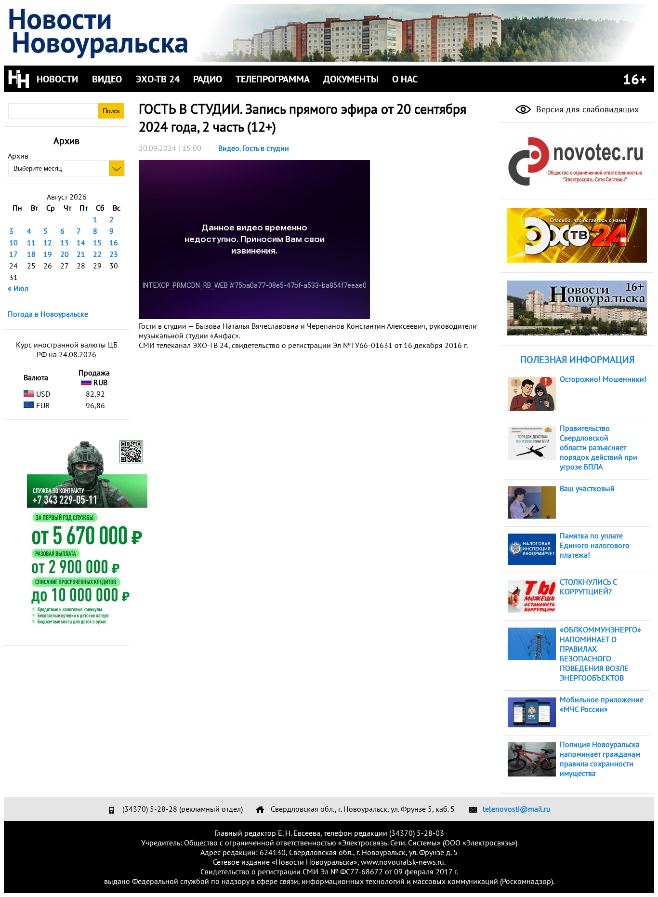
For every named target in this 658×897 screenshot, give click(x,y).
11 (31, 242)
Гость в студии (266, 148)
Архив (18, 156)
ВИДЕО (107, 79)
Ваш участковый (587, 488)
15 (97, 242)
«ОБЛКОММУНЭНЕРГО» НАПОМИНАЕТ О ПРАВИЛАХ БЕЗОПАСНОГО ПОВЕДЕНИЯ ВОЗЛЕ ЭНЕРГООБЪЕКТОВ (600, 654)
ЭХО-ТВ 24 (158, 79)
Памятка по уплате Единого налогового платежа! (595, 545)
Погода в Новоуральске (48, 314)
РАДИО (207, 79)
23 (113, 254)
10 (13, 242)
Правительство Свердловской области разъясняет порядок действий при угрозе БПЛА (598, 447)
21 (81, 254)
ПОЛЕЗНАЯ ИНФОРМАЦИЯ (577, 359)
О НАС (405, 79)
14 (81, 242)
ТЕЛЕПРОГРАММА (273, 79)
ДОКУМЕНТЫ (351, 79)
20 (64, 254)
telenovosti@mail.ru (517, 809)
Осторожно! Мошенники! (603, 379)
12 (47, 242)
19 (47, 254)
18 (31, 254)
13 (64, 242)
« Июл (18, 288)
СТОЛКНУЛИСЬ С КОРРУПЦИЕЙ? (588, 586)
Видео (228, 148)
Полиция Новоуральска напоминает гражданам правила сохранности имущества (600, 758)
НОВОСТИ (57, 79)
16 (113, 242)
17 (13, 254)
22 (97, 254)
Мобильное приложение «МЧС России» (602, 704)
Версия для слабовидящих (586, 109)
